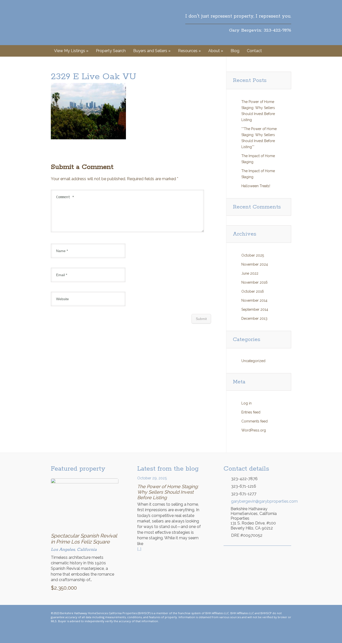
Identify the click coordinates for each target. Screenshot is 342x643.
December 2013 (254, 318)
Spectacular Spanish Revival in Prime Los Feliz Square (84, 539)
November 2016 (254, 282)
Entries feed (250, 412)
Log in (246, 403)
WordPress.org (253, 430)
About (215, 50)
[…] (139, 549)
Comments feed (254, 421)
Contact (254, 50)
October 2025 (252, 255)
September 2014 (254, 309)
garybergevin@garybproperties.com (261, 501)
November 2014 (254, 300)
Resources (189, 50)
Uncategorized (253, 361)
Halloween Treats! (255, 186)
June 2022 (249, 273)
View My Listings (71, 50)
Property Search (111, 50)
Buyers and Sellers (151, 50)
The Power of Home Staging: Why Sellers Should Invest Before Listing (167, 492)
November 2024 (254, 264)
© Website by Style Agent (176, 621)
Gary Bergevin (75, 22)
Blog (235, 50)
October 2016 (252, 291)
